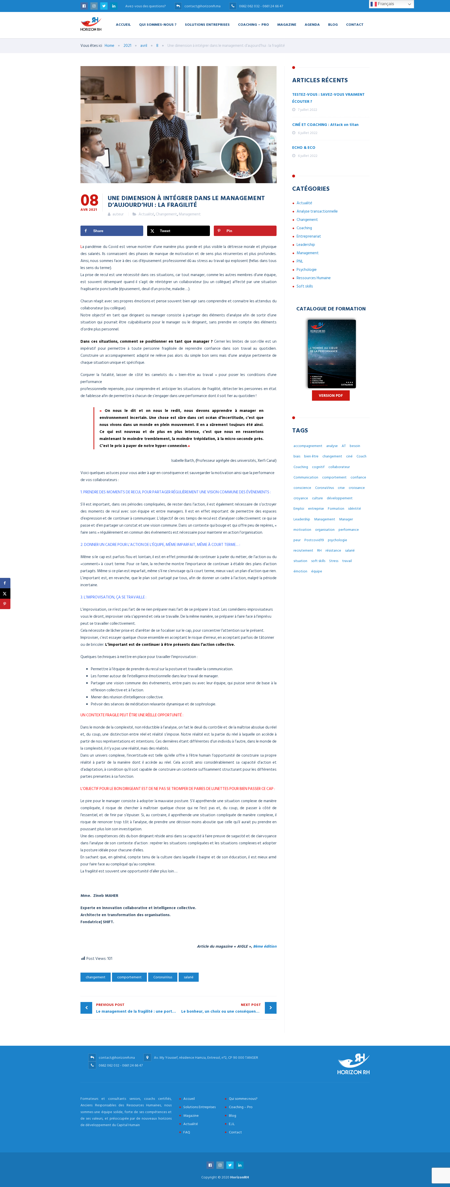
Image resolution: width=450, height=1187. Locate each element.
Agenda (312, 24)
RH (319, 550)
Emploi (298, 509)
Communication (305, 477)
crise (341, 488)
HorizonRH (239, 1177)
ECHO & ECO (303, 147)
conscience (302, 488)
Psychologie (307, 269)
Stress (333, 561)
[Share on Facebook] (5, 583)
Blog (333, 24)
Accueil (123, 24)
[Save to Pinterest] (5, 604)
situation (300, 561)
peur (297, 540)
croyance (300, 498)
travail (347, 561)
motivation (302, 530)
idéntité (354, 509)
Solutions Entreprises (207, 24)
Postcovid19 (314, 540)
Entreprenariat (309, 236)
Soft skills (305, 286)
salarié (188, 977)
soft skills (318, 561)
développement (340, 498)
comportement (129, 977)
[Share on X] (5, 593)
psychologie (337, 540)
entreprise (316, 509)
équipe (316, 571)
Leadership (306, 244)
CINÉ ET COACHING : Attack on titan (325, 125)
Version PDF (331, 395)
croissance (357, 488)
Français (385, 4)
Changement (166, 214)
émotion (300, 571)
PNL (300, 261)
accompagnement (307, 446)
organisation (325, 530)
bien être (311, 456)
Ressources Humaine (314, 278)
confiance (358, 477)
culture (317, 498)
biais (296, 456)
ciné (349, 456)
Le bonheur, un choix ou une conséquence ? (222, 1008)
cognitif (318, 467)
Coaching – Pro (253, 24)
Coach (361, 456)
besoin (355, 446)
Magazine (286, 24)
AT (344, 446)
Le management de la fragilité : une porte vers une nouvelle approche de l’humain (137, 1008)
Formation (336, 509)
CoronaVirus (162, 977)
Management (190, 214)
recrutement (303, 550)
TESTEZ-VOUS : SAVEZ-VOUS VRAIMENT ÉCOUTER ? (328, 98)
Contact (355, 24)
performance (349, 530)
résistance (333, 550)
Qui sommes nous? (243, 1099)
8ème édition (265, 946)
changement (95, 977)
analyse (332, 446)
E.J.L (232, 1124)
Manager (346, 519)
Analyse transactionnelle (317, 211)
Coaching (304, 228)
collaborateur (339, 467)
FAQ (186, 1132)
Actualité (146, 214)
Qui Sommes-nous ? (158, 24)
